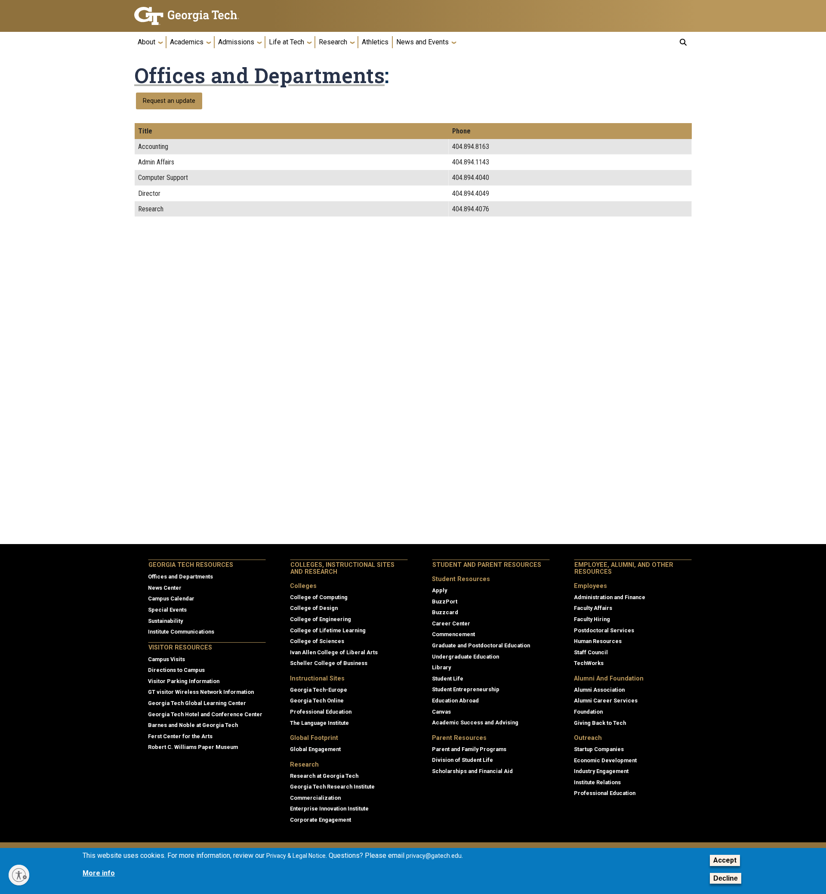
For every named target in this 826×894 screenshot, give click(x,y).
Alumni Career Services (606, 700)
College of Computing (319, 597)
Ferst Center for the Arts (180, 736)
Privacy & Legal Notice (296, 855)
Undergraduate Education (465, 656)
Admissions (236, 42)
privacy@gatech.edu (434, 855)
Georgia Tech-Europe (318, 690)
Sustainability (165, 621)
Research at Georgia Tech (324, 776)
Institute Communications (181, 631)
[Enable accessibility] (19, 875)
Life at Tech (286, 42)
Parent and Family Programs (469, 749)
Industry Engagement (601, 771)
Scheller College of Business (328, 663)
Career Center (451, 623)
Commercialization (315, 798)
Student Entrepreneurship (465, 689)
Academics (186, 42)
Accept (725, 860)
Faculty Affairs (593, 608)
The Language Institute (319, 723)
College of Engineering (320, 619)
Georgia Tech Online (317, 700)
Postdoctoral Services (604, 630)
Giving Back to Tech (600, 723)
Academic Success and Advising (475, 722)
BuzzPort (444, 601)
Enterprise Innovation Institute (329, 808)
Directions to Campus (176, 670)
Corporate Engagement (320, 820)
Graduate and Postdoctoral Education (481, 645)
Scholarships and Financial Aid (472, 771)
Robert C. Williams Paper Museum (193, 747)
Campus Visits (166, 659)
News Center (165, 588)
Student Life (447, 678)
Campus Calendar (171, 598)
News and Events (422, 42)
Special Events (167, 609)
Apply (439, 590)
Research (333, 42)
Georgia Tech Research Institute (332, 786)
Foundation (588, 711)
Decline (725, 878)
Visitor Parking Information (183, 681)
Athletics (375, 42)
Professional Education (320, 711)
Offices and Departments (259, 75)
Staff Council (591, 652)
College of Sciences (317, 641)
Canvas (441, 711)
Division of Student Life (462, 760)
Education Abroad (455, 700)
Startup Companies (599, 749)
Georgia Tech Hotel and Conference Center (205, 714)
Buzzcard (445, 612)
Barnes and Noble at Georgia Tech (193, 725)
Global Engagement (315, 749)
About (146, 42)
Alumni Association (599, 690)
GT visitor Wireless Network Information (201, 692)
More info (99, 873)
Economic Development (605, 760)
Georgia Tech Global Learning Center (197, 703)
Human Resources (598, 641)
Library (441, 667)
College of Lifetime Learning (328, 630)
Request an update (169, 101)
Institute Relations (597, 782)
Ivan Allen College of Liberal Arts (334, 652)
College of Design (314, 608)
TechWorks (589, 663)
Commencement (453, 634)
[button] (683, 42)
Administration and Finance (609, 597)
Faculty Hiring (592, 619)
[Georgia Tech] (200, 16)
